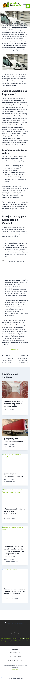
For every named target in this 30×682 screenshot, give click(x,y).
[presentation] (15, 389)
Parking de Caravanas (6, 638)
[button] (28, 6)
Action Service (10, 409)
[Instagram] (17, 633)
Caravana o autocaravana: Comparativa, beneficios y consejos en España (15, 591)
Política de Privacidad (15, 653)
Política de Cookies (15, 656)
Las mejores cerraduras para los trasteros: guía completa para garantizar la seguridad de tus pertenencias (14, 551)
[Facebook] (13, 633)
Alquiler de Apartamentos (21, 641)
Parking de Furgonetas (17, 638)
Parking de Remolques (12, 640)
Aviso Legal (15, 649)
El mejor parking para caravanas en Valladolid (7, 359)
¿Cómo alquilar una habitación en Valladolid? (23, 359)
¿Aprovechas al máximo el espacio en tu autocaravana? (14, 511)
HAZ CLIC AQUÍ (15, 350)
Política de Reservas (15, 660)
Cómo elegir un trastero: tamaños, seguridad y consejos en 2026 (14, 403)
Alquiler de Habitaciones (8, 641)
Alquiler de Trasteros (23, 640)
